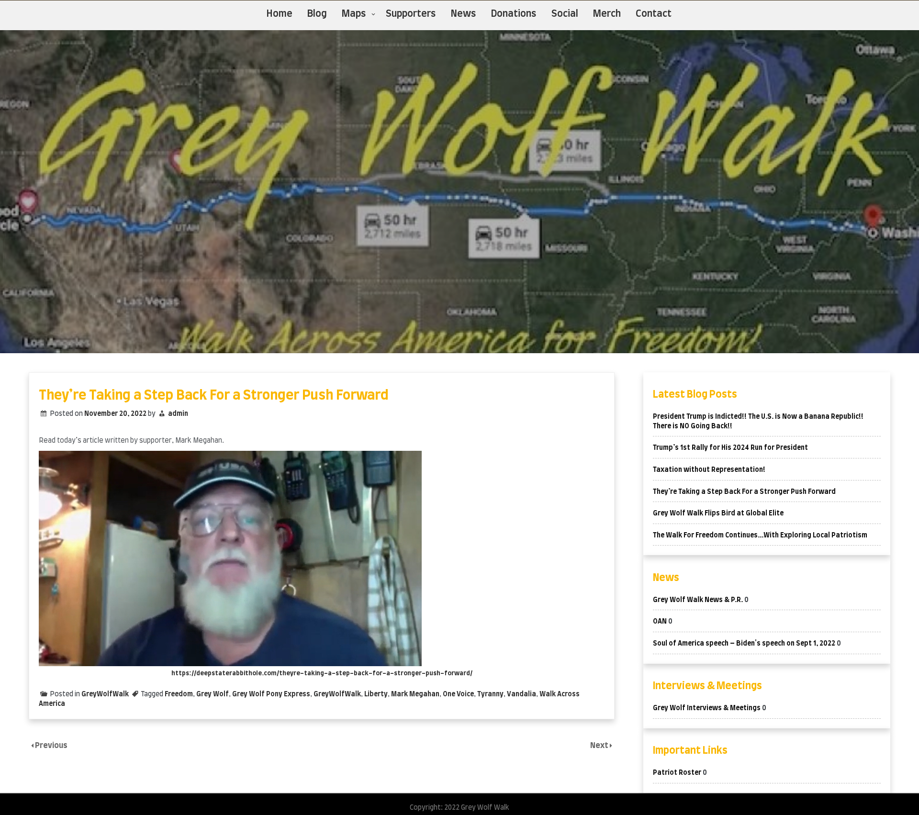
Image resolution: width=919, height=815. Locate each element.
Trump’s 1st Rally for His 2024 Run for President (730, 448)
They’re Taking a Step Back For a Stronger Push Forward (744, 492)
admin (178, 414)
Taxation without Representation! (709, 470)
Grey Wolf (212, 694)
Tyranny (490, 694)
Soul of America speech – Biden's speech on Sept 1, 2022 (744, 643)
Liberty (376, 694)
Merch (607, 14)
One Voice (458, 694)
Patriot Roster (677, 773)
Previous (51, 745)
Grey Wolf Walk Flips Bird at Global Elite (718, 513)
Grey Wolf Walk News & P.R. (698, 600)
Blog (317, 14)
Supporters (411, 14)
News (463, 14)
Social (564, 14)
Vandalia (521, 694)
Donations (514, 14)
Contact (654, 14)
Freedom (179, 694)
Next (600, 745)
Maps (354, 14)
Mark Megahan (415, 694)
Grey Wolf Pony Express (271, 694)
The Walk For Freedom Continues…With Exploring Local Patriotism (760, 535)
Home (279, 14)
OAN (660, 621)
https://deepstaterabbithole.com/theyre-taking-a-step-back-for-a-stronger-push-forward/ (321, 673)
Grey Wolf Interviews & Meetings (707, 708)
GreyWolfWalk (105, 694)
